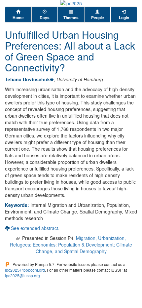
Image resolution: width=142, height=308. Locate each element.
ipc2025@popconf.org (25, 270)
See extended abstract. (35, 228)
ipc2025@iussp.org (22, 275)
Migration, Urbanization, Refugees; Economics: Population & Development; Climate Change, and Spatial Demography (71, 244)
